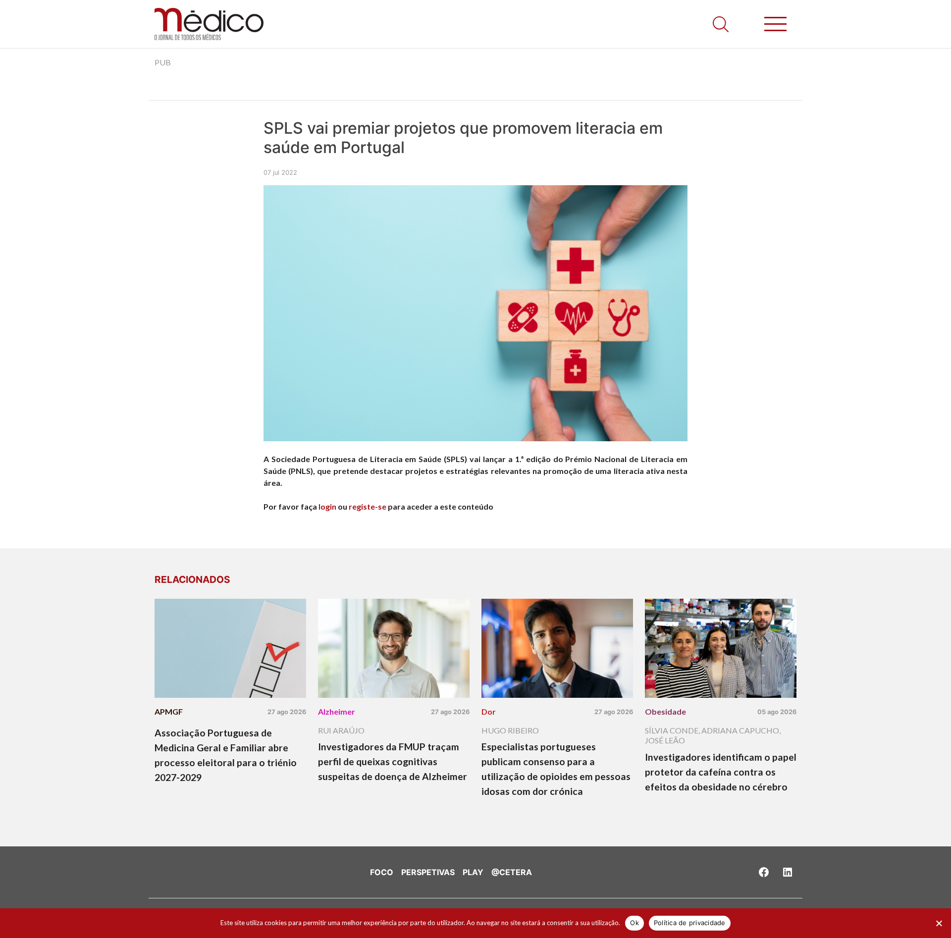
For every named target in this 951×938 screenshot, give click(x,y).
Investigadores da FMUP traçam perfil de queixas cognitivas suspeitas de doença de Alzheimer (392, 761)
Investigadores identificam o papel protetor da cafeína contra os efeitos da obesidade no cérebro (720, 771)
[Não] (939, 923)
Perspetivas (428, 872)
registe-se (367, 506)
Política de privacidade (690, 923)
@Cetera (511, 872)
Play (473, 872)
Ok (634, 923)
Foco (381, 872)
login (327, 506)
